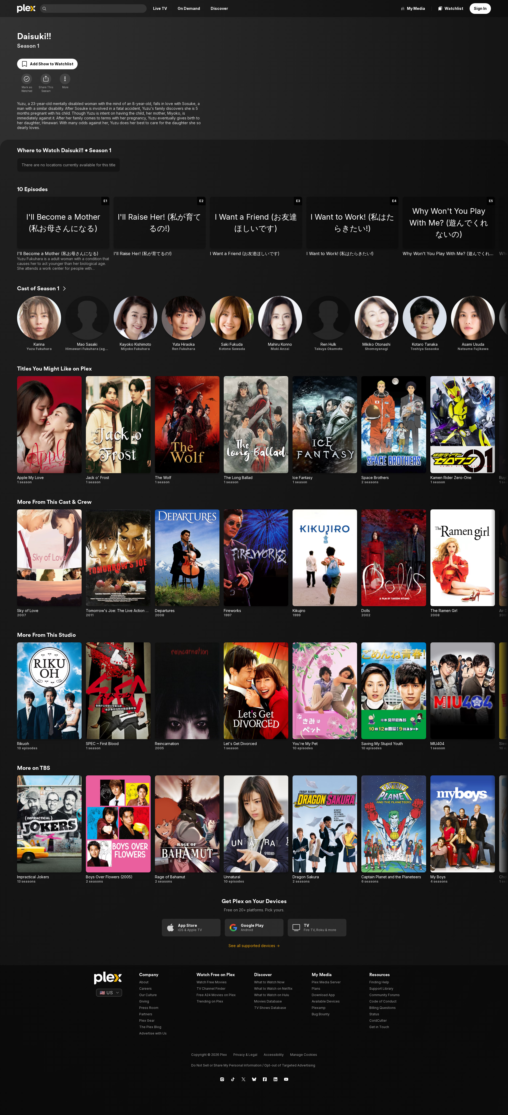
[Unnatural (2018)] (256, 829)
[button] (45, 83)
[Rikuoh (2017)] (49, 696)
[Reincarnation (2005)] (187, 696)
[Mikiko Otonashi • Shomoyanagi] (377, 323)
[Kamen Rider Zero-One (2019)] (462, 430)
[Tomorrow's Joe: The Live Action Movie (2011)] (118, 563)
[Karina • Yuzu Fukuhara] (39, 323)
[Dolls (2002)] (393, 563)
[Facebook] (264, 1079)
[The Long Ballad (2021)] (256, 430)
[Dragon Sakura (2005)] (325, 829)
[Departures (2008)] (187, 563)
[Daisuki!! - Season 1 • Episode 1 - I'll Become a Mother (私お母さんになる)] (63, 234)
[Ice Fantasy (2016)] (325, 430)
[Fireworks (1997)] (256, 563)
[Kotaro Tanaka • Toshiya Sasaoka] (425, 323)
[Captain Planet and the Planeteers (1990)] (393, 829)
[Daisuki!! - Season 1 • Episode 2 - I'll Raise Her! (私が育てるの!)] (160, 234)
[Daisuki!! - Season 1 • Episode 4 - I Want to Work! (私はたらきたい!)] (352, 234)
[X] (243, 1079)
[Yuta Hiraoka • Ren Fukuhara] (184, 323)
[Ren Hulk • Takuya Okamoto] (328, 323)
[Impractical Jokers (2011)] (49, 829)
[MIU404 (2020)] (462, 696)
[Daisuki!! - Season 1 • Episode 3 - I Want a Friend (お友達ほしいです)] (256, 234)
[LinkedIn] (275, 1079)
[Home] (26, 8)
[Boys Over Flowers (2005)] (118, 829)
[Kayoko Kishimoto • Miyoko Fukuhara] (136, 323)
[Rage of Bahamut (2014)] (187, 829)
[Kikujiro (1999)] (325, 563)
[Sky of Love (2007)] (49, 563)
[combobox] (97, 8)
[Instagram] (222, 1079)
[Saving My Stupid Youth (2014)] (393, 696)
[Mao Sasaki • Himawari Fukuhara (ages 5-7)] (87, 323)
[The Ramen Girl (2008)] (462, 563)
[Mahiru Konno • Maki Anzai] (280, 323)
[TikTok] (232, 1079)
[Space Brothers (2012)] (393, 430)
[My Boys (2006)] (462, 829)
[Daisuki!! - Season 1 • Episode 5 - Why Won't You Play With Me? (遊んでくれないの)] (449, 234)
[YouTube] (286, 1079)
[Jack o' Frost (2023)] (118, 430)
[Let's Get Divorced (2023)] (256, 696)
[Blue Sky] (254, 1079)
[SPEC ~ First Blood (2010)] (118, 696)
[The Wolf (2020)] (187, 430)
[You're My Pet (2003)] (325, 696)
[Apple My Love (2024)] (49, 430)
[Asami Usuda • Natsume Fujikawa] (473, 323)
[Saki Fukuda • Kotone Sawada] (232, 323)
